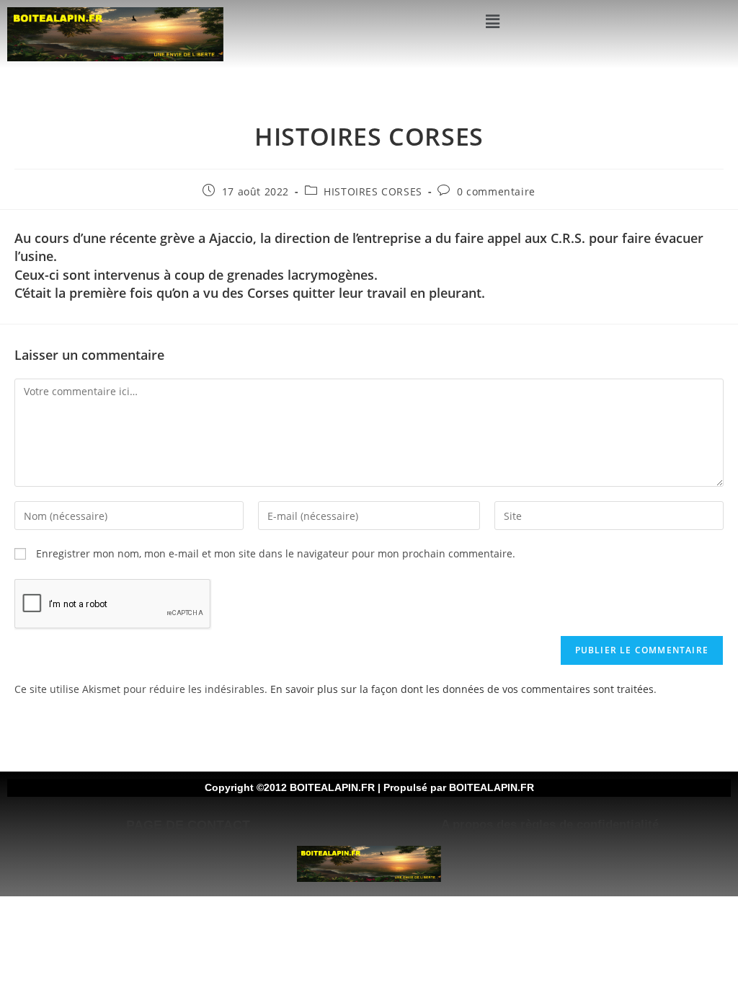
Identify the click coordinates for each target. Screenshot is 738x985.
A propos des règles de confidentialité (550, 824)
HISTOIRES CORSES (373, 191)
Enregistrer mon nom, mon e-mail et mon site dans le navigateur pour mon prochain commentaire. (275, 553)
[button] (492, 21)
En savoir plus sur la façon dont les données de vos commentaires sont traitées (462, 689)
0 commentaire (496, 191)
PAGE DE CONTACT (188, 825)
